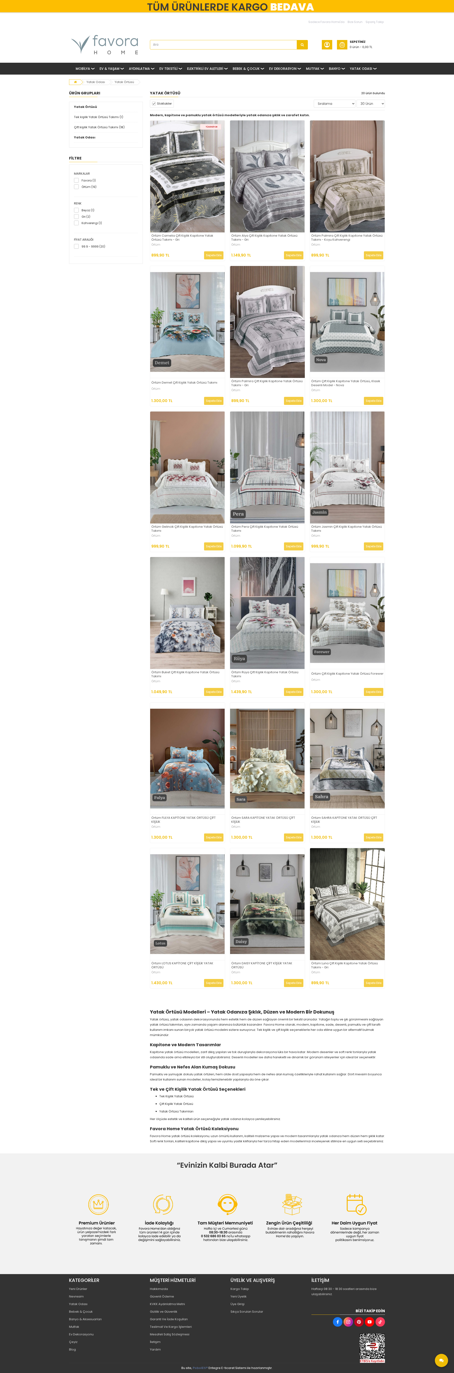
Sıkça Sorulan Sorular (247, 1311)
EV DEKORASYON (283, 68)
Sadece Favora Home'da (326, 22)
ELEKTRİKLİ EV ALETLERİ (205, 68)
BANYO (334, 68)
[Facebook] (337, 1322)
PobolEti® (200, 1368)
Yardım (155, 1349)
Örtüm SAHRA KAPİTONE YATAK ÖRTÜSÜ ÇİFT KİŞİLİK (344, 820)
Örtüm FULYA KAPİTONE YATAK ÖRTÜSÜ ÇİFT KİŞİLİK (183, 820)
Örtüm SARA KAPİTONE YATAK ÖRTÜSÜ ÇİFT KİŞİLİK (263, 820)
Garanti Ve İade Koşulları (169, 1319)
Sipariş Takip (375, 22)
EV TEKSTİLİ (168, 68)
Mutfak (74, 1326)
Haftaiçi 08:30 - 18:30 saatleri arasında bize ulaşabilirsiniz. (344, 1291)
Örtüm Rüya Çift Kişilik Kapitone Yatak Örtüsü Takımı (264, 674)
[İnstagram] (348, 1322)
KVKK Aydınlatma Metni (167, 1304)
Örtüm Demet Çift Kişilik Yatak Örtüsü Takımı (184, 383)
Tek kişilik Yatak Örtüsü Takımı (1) (98, 117)
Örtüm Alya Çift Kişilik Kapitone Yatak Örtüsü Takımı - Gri (264, 238)
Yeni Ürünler (78, 1289)
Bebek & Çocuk (81, 1311)
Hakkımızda (159, 1289)
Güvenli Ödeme (162, 1296)
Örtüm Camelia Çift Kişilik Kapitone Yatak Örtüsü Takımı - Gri (182, 238)
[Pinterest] (359, 1322)
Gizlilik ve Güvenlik (163, 1311)
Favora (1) (89, 180)
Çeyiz (73, 1342)
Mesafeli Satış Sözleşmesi (169, 1334)
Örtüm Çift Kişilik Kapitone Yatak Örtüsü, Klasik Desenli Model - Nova (345, 383)
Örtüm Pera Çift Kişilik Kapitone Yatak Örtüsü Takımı (264, 529)
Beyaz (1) (88, 210)
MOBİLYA (83, 68)
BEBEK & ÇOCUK (246, 68)
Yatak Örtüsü (124, 82)
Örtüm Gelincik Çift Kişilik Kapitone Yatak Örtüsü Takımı (187, 529)
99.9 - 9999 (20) (93, 246)
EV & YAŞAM (109, 68)
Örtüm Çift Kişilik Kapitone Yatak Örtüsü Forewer (347, 674)
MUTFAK (312, 68)
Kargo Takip (240, 1289)
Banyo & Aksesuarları (85, 1319)
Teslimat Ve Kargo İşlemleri (171, 1326)
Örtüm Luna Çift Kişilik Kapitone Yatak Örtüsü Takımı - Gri (344, 965)
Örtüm (155, 244)
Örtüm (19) (89, 187)
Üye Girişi (237, 1304)
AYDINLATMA (139, 68)
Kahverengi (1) (92, 223)
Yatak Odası (96, 82)
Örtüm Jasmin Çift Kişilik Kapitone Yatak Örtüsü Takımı (346, 529)
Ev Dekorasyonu (81, 1334)
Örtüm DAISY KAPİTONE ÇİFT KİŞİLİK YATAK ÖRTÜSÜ (261, 965)
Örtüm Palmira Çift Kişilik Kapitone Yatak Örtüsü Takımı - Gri (267, 383)
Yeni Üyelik (239, 1296)
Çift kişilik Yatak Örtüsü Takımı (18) (99, 127)
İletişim (155, 1342)
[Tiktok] (380, 1322)
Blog (72, 1349)
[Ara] (302, 44)
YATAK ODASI (361, 68)
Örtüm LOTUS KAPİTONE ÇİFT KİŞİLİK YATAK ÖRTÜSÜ (182, 965)
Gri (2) (86, 217)
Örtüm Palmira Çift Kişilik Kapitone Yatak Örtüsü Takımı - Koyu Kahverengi (347, 238)
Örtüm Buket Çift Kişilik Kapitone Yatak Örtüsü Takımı (185, 674)
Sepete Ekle (214, 255)
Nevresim (76, 1296)
